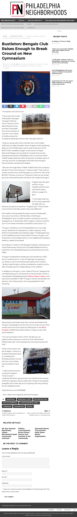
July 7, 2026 (56, 54)
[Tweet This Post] (11, 106)
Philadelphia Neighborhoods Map (59, 20)
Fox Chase (45, 64)
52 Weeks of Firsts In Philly (61, 41)
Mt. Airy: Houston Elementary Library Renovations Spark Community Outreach (9, 433)
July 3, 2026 (56, 64)
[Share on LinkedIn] (17, 106)
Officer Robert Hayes (36, 276)
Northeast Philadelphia (20, 66)
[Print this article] (35, 106)
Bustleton (32, 64)
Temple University (47, 515)
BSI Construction (40, 399)
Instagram (67, 509)
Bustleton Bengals (10, 403)
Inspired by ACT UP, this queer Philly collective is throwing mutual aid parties (62, 82)
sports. (29, 406)
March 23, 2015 (9, 64)
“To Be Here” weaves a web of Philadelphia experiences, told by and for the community (63, 61)
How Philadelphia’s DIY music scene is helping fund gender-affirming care (62, 71)
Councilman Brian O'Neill (29, 403)
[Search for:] (65, 31)
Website (5, 483)
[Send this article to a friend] (29, 106)
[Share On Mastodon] (47, 106)
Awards (28, 24)
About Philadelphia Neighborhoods (12, 24)
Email (4, 477)
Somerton (39, 66)
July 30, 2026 (56, 43)
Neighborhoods (8, 20)
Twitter (59, 509)
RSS (75, 509)
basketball (11, 399)
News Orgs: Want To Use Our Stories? (12, 27)
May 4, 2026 (56, 86)
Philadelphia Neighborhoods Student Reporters (16, 505)
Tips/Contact (31, 27)
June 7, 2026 (56, 75)
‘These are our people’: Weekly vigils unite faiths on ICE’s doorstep (62, 50)
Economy (38, 64)
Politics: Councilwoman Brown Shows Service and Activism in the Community (24, 433)
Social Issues (31, 66)
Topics (21, 20)
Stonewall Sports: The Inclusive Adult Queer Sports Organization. (42, 432)
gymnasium (7, 406)
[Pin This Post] (23, 106)
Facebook (51, 509)
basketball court (24, 399)
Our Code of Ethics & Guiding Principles (46, 24)
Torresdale (6, 68)
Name (4, 471)
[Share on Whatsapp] (41, 106)
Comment (6, 456)
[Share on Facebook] (5, 106)
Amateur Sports (23, 64)
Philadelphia (19, 406)
